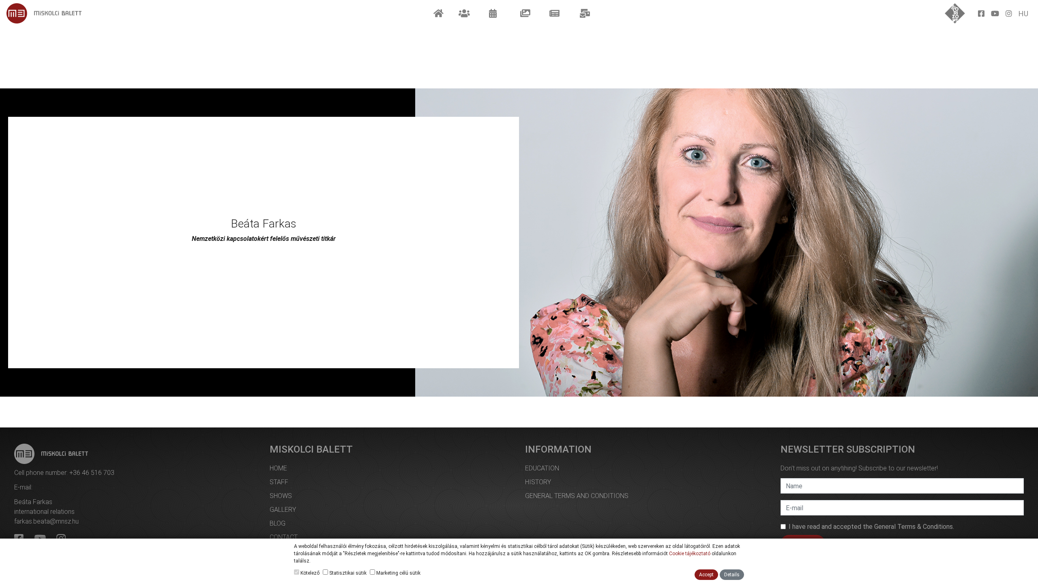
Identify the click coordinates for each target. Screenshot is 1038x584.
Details (732, 575)
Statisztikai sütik (347, 573)
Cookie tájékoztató (689, 553)
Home (278, 468)
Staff (279, 482)
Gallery (283, 509)
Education (542, 468)
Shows (281, 496)
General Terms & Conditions (913, 526)
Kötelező (309, 573)
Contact (284, 537)
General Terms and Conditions (576, 496)
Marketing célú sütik (397, 573)
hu (1023, 13)
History (538, 482)
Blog (277, 523)
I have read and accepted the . (871, 526)
